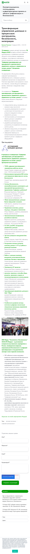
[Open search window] (24, 2)
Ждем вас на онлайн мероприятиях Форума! (14, 417)
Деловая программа (11, 421)
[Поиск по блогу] (26, 20)
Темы (4, 517)
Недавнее (5, 491)
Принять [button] (15, 551)
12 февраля (5, 50)
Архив (4, 520)
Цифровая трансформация (8, 423)
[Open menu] (27, 2)
